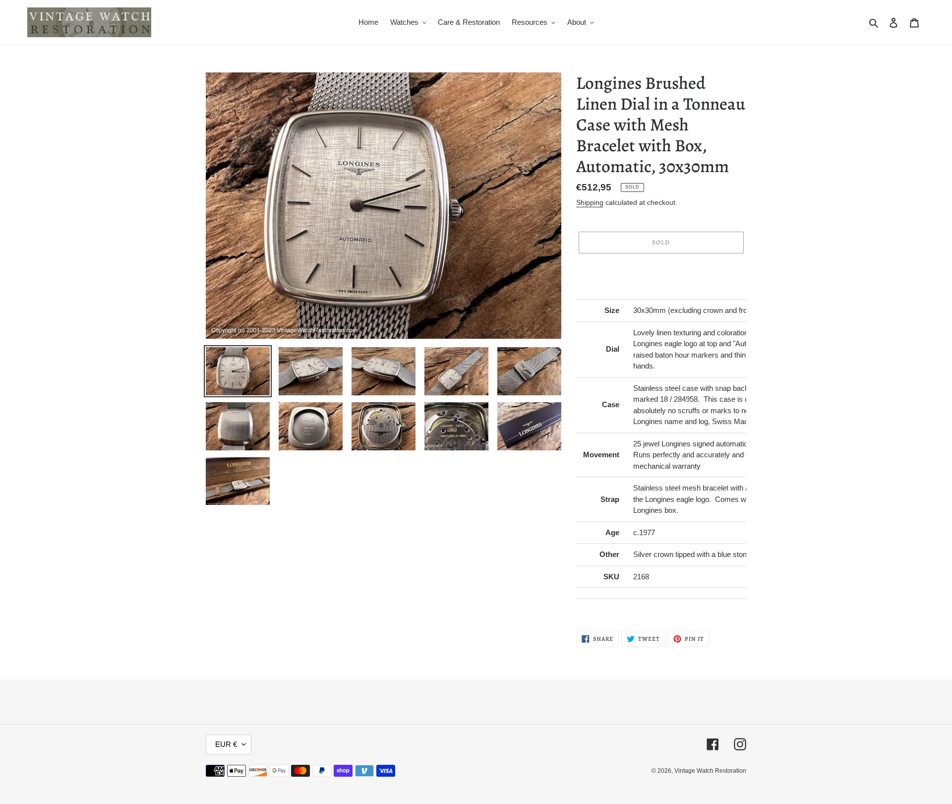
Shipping (589, 202)
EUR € (226, 744)
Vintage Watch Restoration (710, 770)
